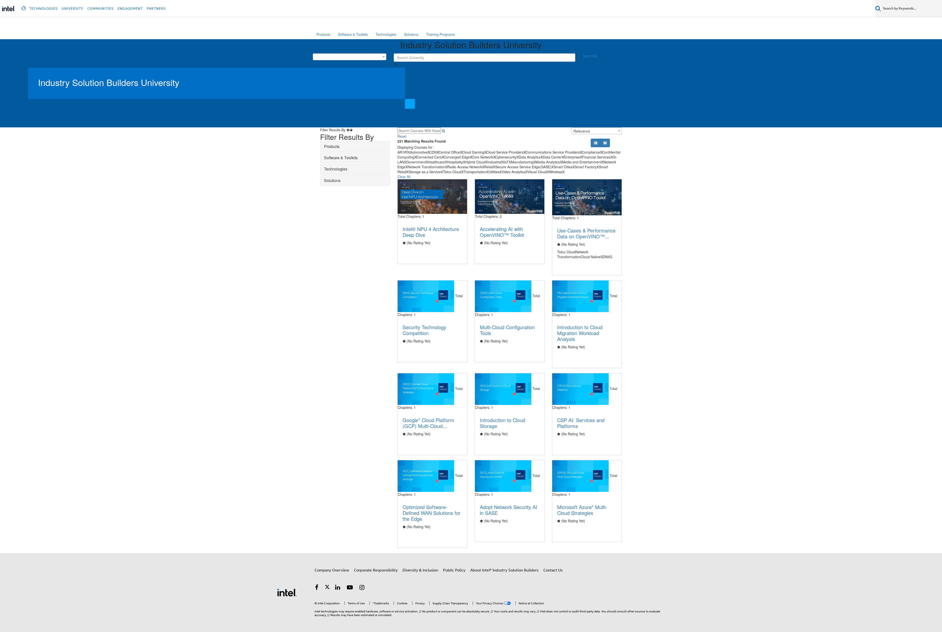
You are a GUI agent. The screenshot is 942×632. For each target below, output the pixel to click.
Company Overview (331, 570)
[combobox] (349, 56)
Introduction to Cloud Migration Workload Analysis (579, 333)
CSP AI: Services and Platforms (580, 422)
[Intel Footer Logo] (287, 592)
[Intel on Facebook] (317, 588)
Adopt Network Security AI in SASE (508, 509)
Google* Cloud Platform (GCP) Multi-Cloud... (428, 422)
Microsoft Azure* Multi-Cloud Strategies (582, 509)
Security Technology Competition (424, 330)
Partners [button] (156, 8)
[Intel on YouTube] (350, 588)
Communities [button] (100, 8)
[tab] (355, 146)
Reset (401, 136)
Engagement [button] (130, 8)
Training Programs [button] (440, 34)
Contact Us (553, 570)
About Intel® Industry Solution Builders (504, 570)
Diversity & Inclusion (420, 570)
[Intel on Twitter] (327, 588)
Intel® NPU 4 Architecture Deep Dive (431, 231)
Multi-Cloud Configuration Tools (507, 330)
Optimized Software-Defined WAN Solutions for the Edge (431, 512)
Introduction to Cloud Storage (502, 422)
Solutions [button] (411, 34)
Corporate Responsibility (376, 570)
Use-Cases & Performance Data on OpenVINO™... (586, 233)
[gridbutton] (443, 130)
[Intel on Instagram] (362, 588)
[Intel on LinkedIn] (338, 588)
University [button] (72, 8)
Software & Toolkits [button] (353, 34)
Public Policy (454, 570)
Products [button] (323, 34)
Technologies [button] (43, 8)
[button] (24, 7)
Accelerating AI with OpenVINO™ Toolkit (502, 231)
